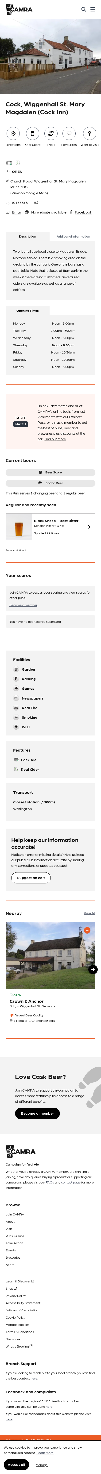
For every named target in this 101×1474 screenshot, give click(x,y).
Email (16, 212)
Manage (42, 1465)
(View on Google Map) (29, 193)
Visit (9, 1228)
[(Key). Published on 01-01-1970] (50, 974)
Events (11, 1250)
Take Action (14, 1243)
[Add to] (87, 930)
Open (17, 171)
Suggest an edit (31, 877)
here (34, 1378)
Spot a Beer (54, 483)
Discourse (13, 1339)
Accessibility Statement (23, 1303)
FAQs (50, 1182)
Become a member (23, 605)
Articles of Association (22, 1310)
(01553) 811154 (25, 202)
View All (89, 913)
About (10, 1221)
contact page (71, 1182)
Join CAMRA (15, 1214)
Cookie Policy (15, 1317)
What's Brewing (18, 1346)
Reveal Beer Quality (28, 1015)
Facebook (83, 212)
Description (27, 236)
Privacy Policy (16, 1295)
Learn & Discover (18, 1281)
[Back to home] (19, 9)
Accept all (16, 1464)
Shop (10, 1288)
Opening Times (27, 310)
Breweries (13, 1257)
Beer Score (53, 472)
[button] (93, 969)
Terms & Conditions (20, 1332)
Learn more (45, 1452)
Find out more (55, 439)
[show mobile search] (84, 9)
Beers (10, 1264)
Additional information (73, 236)
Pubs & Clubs (15, 1236)
